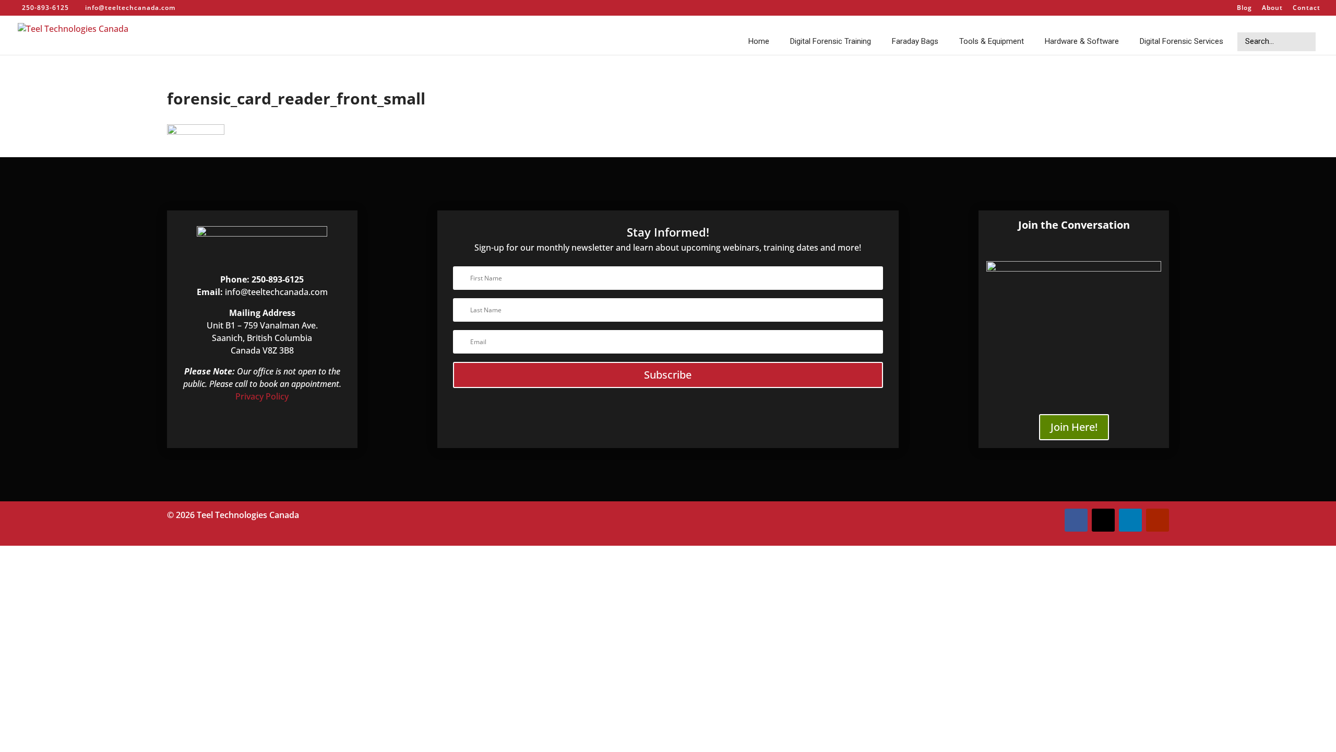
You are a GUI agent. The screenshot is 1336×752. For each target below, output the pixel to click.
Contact (1306, 8)
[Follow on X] (1103, 520)
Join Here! (1074, 427)
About (1272, 8)
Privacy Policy (262, 396)
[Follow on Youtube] (1157, 520)
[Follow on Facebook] (1076, 520)
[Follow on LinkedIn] (1130, 520)
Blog (1244, 8)
